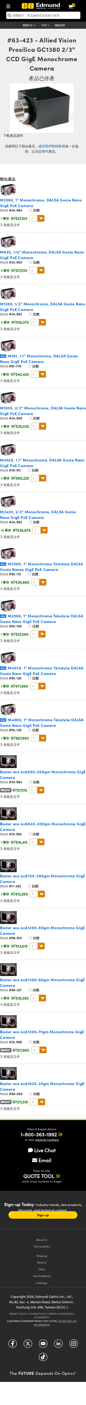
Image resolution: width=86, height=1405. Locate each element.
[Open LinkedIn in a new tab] (58, 1345)
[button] (39, 1134)
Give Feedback (42, 1276)
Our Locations (42, 1246)
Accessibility (42, 1317)
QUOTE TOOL (38, 1175)
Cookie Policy (38, 1313)
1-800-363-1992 (39, 1134)
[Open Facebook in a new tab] (12, 1345)
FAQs (42, 1269)
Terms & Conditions (61, 1313)
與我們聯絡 (50, 146)
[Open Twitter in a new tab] (28, 1345)
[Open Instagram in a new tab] (73, 1345)
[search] (43, 15)
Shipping (42, 1255)
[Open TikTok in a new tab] (43, 1358)
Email (44, 1160)
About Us (41, 1239)
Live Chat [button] (45, 1150)
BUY (41, 218)
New (3, 356)
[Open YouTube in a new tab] (43, 1345)
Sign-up (43, 1215)
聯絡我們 (60, 25)
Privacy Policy (18, 1313)
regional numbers (47, 1140)
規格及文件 (11, 225)
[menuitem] (9, 5)
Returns (41, 1262)
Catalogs (41, 1282)
